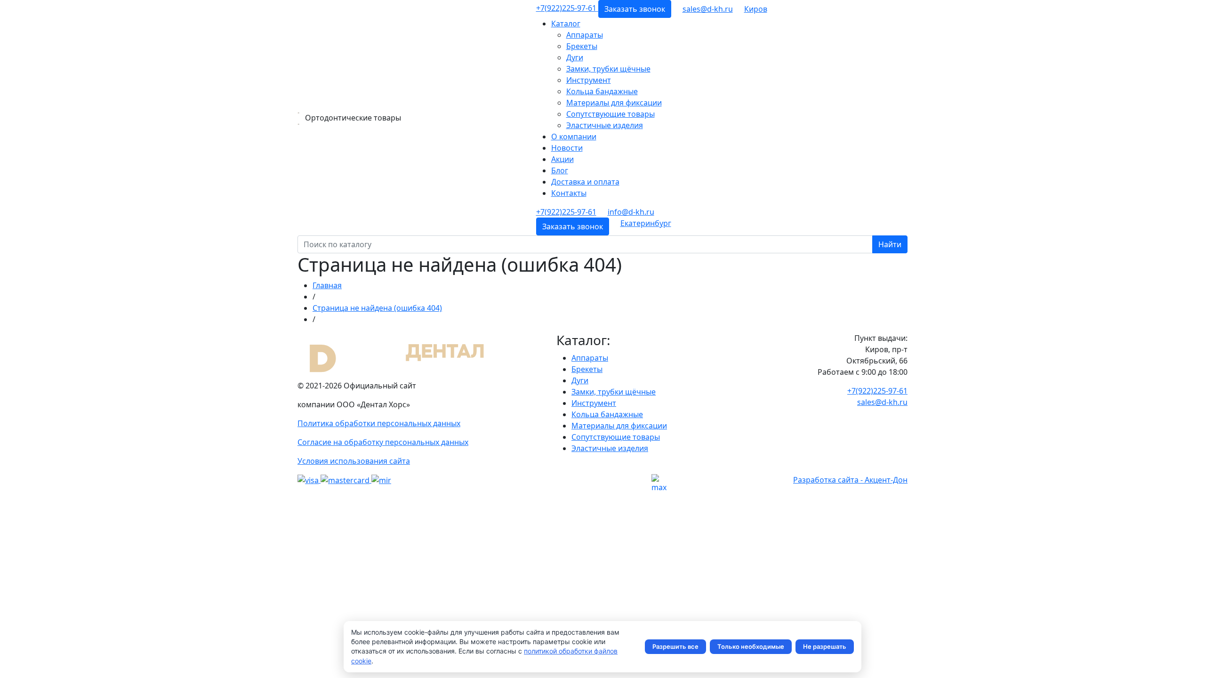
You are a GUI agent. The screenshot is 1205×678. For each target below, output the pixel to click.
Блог (559, 170)
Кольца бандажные (602, 91)
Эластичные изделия (604, 125)
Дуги (574, 57)
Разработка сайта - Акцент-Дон (850, 480)
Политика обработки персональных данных (378, 423)
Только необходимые (750, 646)
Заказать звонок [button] (634, 9)
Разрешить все (675, 646)
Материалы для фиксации (614, 102)
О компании (573, 136)
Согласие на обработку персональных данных (382, 442)
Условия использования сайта (353, 461)
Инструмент (588, 80)
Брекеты (581, 46)
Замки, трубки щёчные (608, 69)
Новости (567, 148)
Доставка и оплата (585, 182)
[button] (755, 9)
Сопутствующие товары (610, 114)
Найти (889, 244)
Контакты (568, 193)
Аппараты (584, 35)
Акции (562, 159)
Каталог (565, 23)
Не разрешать (824, 646)
